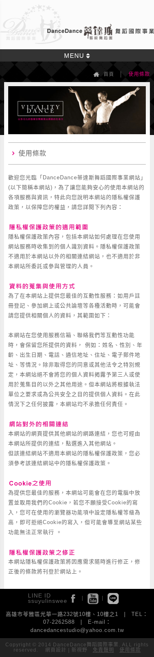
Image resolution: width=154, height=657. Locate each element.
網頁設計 (56, 650)
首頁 (108, 74)
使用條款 (130, 650)
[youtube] (93, 598)
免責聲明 (103, 650)
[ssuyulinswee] (113, 598)
